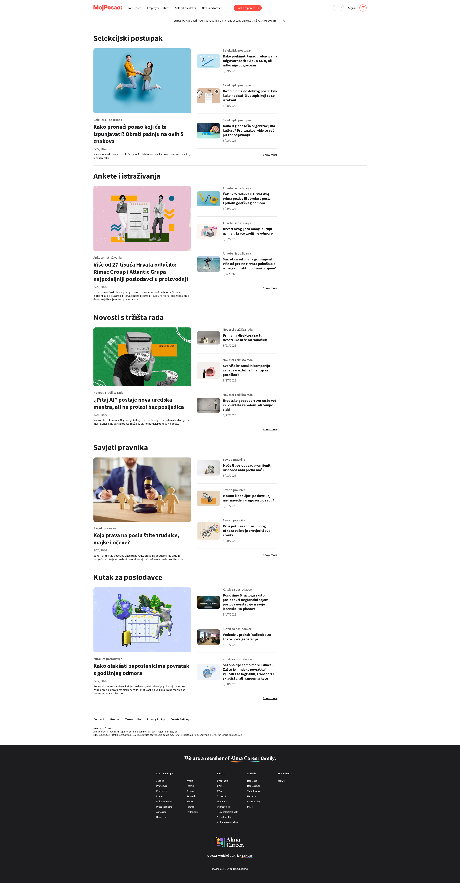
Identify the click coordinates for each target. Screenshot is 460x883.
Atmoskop (161, 811)
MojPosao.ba (253, 785)
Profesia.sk (161, 785)
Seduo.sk (191, 796)
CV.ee (219, 791)
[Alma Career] (230, 842)
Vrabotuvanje (253, 791)
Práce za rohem (164, 806)
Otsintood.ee (223, 806)
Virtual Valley (253, 801)
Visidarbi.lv (222, 801)
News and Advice (212, 8)
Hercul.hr (251, 796)
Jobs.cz (160, 780)
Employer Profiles (158, 8)
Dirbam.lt (221, 796)
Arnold (190, 780)
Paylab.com (192, 811)
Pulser (250, 806)
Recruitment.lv (224, 817)
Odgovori (270, 20)
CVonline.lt (222, 780)
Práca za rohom (164, 801)
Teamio (190, 785)
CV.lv (219, 785)
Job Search (134, 8)
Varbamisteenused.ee (227, 822)
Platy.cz (190, 801)
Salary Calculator (185, 8)
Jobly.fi (281, 780)
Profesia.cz (161, 791)
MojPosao (252, 780)
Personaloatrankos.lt (227, 811)
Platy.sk (190, 806)
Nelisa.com (161, 817)
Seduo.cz (191, 791)
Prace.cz (160, 796)
